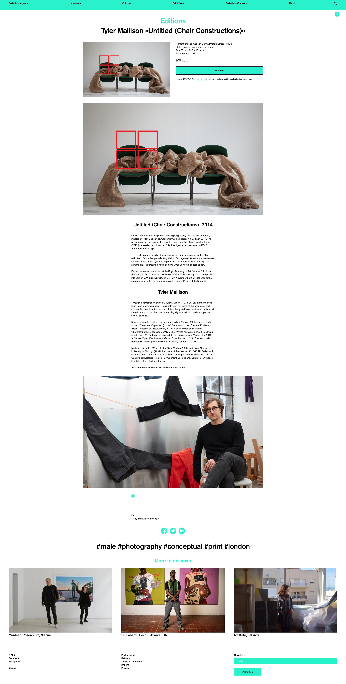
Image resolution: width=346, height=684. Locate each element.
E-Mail (12, 655)
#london (237, 546)
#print (214, 546)
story (149, 367)
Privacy (125, 668)
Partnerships (128, 655)
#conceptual (184, 546)
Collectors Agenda (18, 3)
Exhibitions (178, 3)
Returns (125, 658)
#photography (141, 546)
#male (107, 546)
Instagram (14, 661)
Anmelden (247, 671)
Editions (126, 3)
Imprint (125, 665)
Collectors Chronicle (236, 3)
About (292, 3)
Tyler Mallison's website (147, 518)
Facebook (14, 658)
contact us (201, 79)
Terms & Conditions (131, 661)
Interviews (75, 3)
